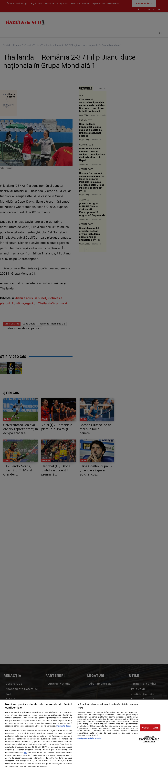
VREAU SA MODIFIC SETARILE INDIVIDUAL (149, 739)
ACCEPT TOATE (150, 728)
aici (25, 752)
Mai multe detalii (63, 726)
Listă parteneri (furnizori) (89, 738)
